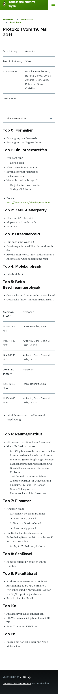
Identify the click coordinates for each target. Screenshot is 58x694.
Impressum (9, 683)
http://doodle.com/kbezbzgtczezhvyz (28, 202)
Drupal (23, 677)
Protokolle (15, 22)
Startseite (8, 20)
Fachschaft (27, 20)
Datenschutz (23, 683)
